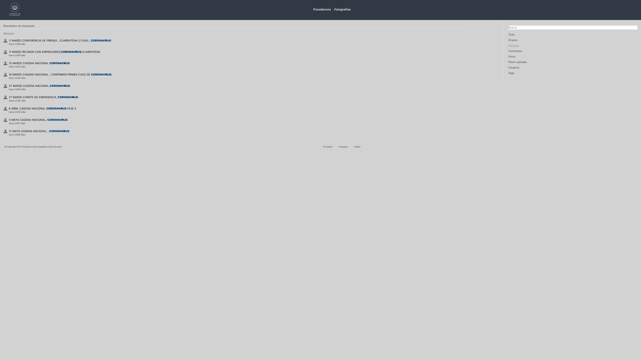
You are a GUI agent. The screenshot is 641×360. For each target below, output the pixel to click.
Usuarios (513, 67)
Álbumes (513, 45)
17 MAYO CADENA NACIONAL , (39, 131)
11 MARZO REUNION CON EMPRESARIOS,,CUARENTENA (54, 51)
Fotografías (342, 9)
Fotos (511, 56)
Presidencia (322, 9)
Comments (515, 51)
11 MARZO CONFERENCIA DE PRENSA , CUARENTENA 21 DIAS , (60, 40)
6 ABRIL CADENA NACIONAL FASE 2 (42, 108)
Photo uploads (517, 62)
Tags (511, 73)
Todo (511, 34)
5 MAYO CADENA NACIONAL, (38, 119)
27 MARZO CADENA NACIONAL (39, 85)
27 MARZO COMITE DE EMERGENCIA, (43, 97)
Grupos (512, 40)
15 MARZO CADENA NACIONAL (39, 63)
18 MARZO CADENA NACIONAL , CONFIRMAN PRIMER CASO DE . (60, 74)
